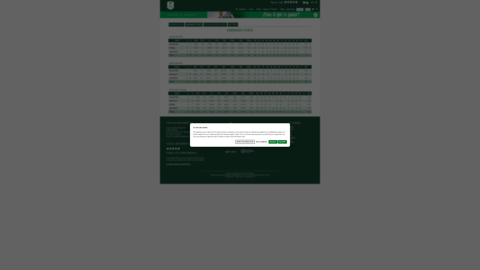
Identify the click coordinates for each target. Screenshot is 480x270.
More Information (245, 142)
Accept (282, 142)
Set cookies (261, 142)
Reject (273, 142)
